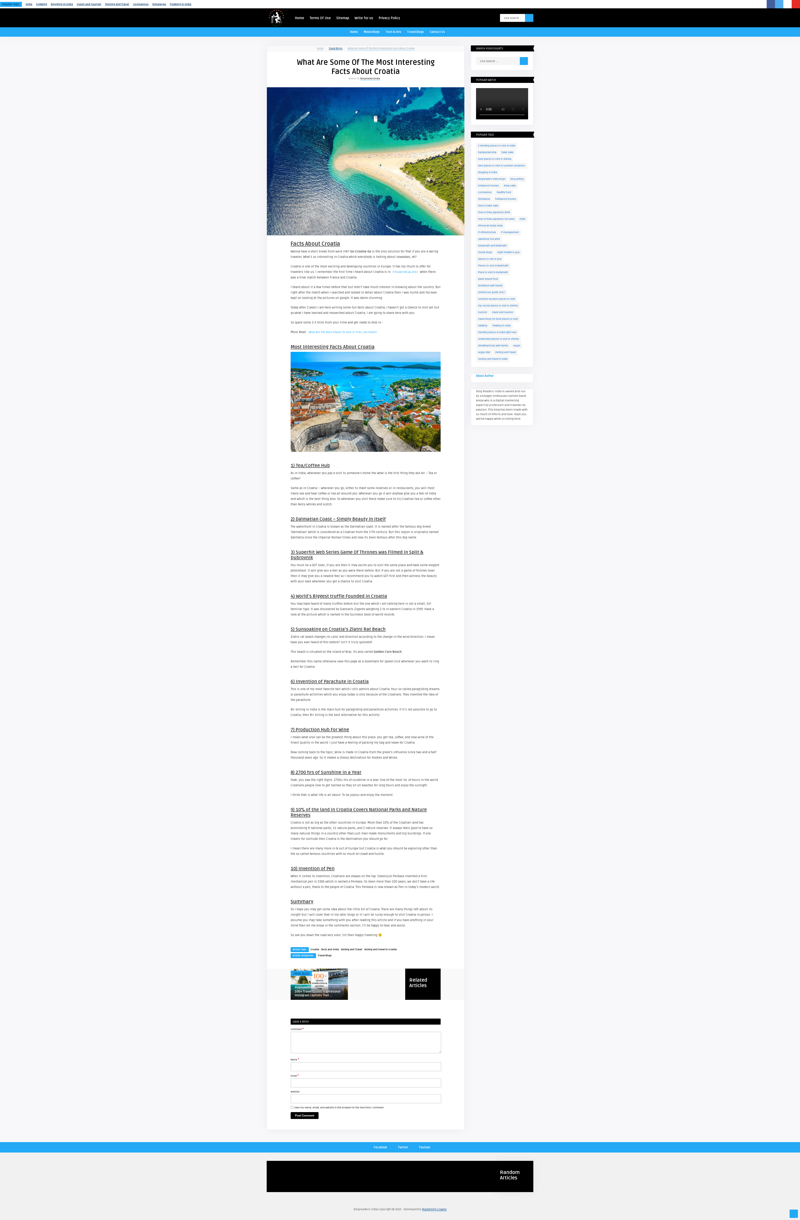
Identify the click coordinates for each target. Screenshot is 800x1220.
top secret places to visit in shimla (498, 305)
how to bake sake (488, 205)
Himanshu (276, 1171)
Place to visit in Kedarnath (493, 272)
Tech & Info (393, 32)
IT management (510, 232)
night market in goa (508, 252)
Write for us (364, 18)
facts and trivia (330, 949)
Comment (297, 1029)
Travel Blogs (415, 32)
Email (295, 1076)
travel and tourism (89, 4)
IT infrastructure (487, 232)
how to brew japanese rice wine (496, 219)
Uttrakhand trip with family (493, 345)
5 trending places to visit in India (496, 145)
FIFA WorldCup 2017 (405, 272)
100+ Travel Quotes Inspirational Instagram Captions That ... (317, 993)
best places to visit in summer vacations (501, 165)
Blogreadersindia (370, 78)
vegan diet (484, 352)
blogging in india (62, 4)
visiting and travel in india (493, 359)
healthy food (504, 192)
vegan (516, 345)
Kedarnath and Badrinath (492, 245)
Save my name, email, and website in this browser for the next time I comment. (339, 1107)
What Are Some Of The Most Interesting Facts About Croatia (381, 48)
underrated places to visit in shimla (498, 339)
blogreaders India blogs (491, 179)
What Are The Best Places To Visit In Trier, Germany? (343, 332)
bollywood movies (488, 185)
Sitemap (342, 18)
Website (295, 1091)
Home (299, 18)
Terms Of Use (320, 18)
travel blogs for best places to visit (498, 319)
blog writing (517, 179)
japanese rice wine (489, 239)
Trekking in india (180, 4)
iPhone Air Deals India (490, 225)
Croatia (314, 949)
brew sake (510, 185)
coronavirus (141, 4)
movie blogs (485, 252)
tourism (482, 312)
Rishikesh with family (490, 285)
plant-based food (488, 279)
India (29, 4)
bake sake (507, 152)
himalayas (159, 4)
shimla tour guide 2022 (491, 292)
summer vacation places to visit (496, 299)
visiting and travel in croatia (380, 949)
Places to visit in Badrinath (493, 265)
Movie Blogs (372, 32)
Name (295, 1059)
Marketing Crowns (434, 1209)
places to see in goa (489, 259)
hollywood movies (505, 199)
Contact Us (437, 32)
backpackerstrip (487, 152)
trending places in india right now (497, 332)
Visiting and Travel (117, 4)
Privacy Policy (389, 18)
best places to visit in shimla (494, 159)
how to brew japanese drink (494, 212)
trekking (41, 4)
